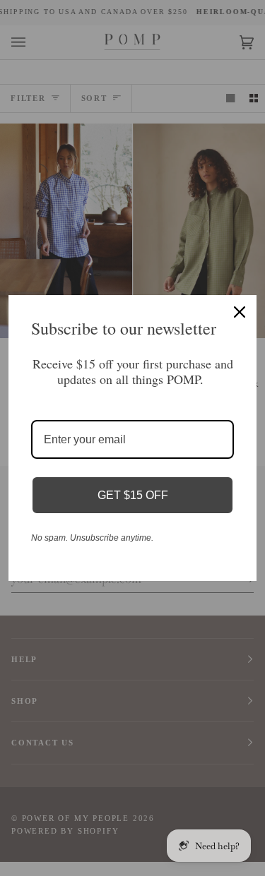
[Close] (240, 312)
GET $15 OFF (133, 495)
